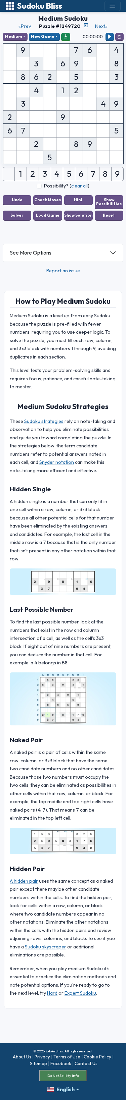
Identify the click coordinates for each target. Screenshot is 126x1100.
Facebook (60, 1063)
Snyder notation (56, 462)
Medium (13, 36)
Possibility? (56, 186)
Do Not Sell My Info (63, 1075)
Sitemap (38, 1063)
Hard (52, 993)
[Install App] (66, 36)
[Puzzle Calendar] (86, 25)
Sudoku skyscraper (45, 947)
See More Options (30, 252)
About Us (22, 1057)
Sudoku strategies (44, 421)
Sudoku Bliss (39, 6)
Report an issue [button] (63, 271)
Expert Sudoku (80, 993)
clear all (79, 186)
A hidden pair (24, 881)
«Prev (24, 26)
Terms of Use (66, 1057)
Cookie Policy (97, 1057)
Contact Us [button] (86, 1063)
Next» (101, 26)
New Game (42, 36)
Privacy (42, 1057)
